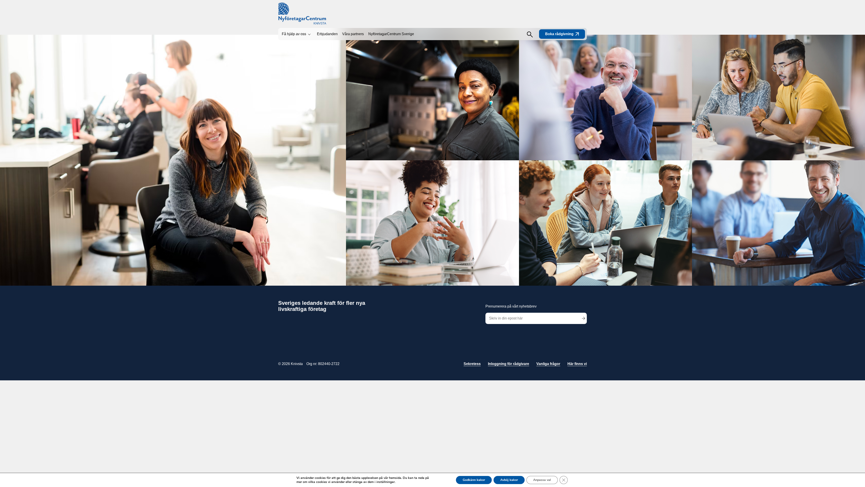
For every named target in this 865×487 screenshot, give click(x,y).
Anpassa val (542, 480)
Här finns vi (577, 364)
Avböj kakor (509, 480)
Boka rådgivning (559, 34)
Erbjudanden (327, 34)
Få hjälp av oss (294, 34)
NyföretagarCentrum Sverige (391, 34)
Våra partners (353, 34)
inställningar (385, 482)
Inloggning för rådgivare (508, 364)
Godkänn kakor (474, 480)
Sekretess (472, 364)
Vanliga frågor (548, 364)
